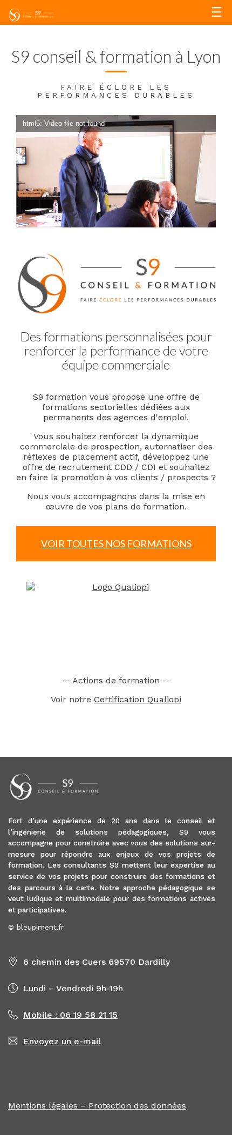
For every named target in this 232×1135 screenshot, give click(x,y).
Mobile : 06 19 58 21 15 (70, 1015)
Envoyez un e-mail (62, 1041)
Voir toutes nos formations (116, 543)
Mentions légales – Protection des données (97, 1105)
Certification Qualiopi (137, 699)
